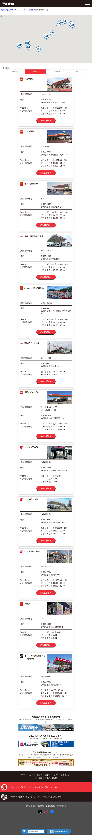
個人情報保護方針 (39, 806)
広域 (77, 72)
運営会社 (29, 806)
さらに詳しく (46, 120)
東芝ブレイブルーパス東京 (32, 787)
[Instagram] (46, 811)
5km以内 (15, 72)
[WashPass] (8, 3)
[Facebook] (52, 811)
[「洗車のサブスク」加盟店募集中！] (46, 727)
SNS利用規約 (50, 806)
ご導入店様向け (61, 806)
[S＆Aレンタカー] (46, 744)
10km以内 (36, 72)
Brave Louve (41, 797)
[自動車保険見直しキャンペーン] (46, 762)
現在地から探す (61, 831)
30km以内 (56, 72)
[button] (58, 24)
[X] (40, 811)
